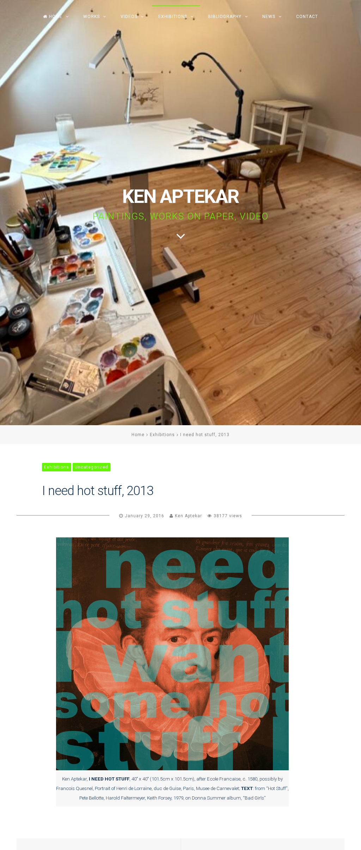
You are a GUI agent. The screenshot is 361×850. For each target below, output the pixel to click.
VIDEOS (129, 16)
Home (138, 434)
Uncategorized (91, 467)
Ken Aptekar (188, 515)
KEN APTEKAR (180, 196)
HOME (55, 16)
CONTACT (307, 16)
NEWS (268, 16)
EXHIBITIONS (172, 16)
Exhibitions (162, 434)
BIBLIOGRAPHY (224, 16)
